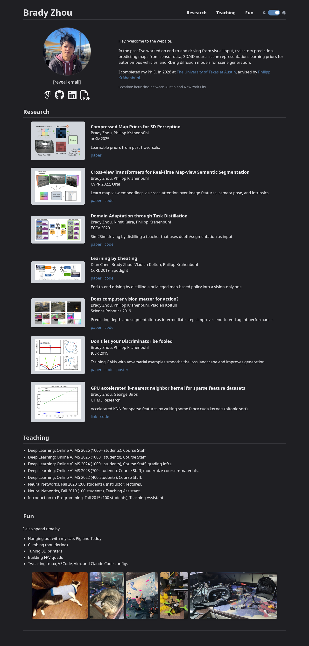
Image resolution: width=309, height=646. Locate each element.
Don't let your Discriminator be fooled (132, 341)
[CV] (85, 97)
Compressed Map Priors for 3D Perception (136, 126)
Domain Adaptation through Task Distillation (139, 216)
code (109, 200)
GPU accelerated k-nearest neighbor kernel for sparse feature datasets (168, 388)
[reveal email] (67, 82)
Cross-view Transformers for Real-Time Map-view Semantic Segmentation (170, 172)
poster (122, 369)
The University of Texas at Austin (206, 72)
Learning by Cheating (114, 258)
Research (197, 12)
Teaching (226, 12)
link (94, 416)
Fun (249, 12)
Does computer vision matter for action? (135, 299)
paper (96, 155)
